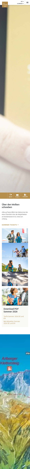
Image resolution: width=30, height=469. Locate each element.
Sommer (19, 3)
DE (21, 1)
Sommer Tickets (9, 225)
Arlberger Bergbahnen (5, 4)
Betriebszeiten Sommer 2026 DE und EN (12, 322)
